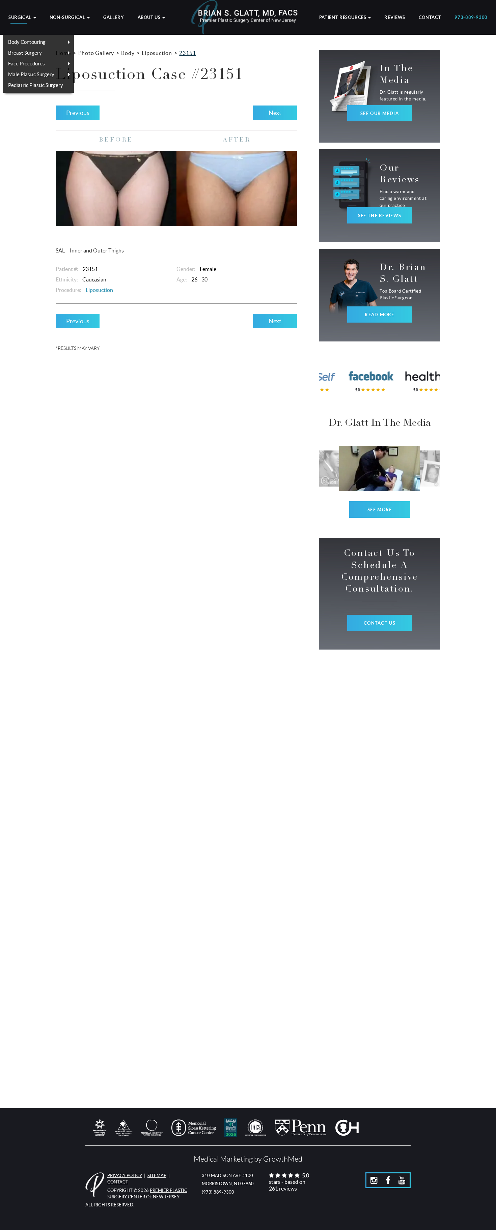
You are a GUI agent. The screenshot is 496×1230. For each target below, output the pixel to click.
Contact (430, 18)
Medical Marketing (223, 1159)
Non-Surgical (68, 18)
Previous (77, 112)
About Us (150, 18)
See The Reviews (379, 215)
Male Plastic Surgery (31, 74)
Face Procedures (26, 63)
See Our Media (379, 113)
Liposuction (157, 53)
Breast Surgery (25, 53)
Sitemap (156, 1175)
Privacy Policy (124, 1175)
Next (275, 112)
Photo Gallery (96, 53)
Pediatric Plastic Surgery (35, 85)
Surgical (20, 18)
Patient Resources (343, 18)
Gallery (113, 18)
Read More (379, 314)
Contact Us (379, 623)
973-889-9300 (471, 18)
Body (127, 53)
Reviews (394, 18)
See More (379, 510)
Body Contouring (27, 42)
